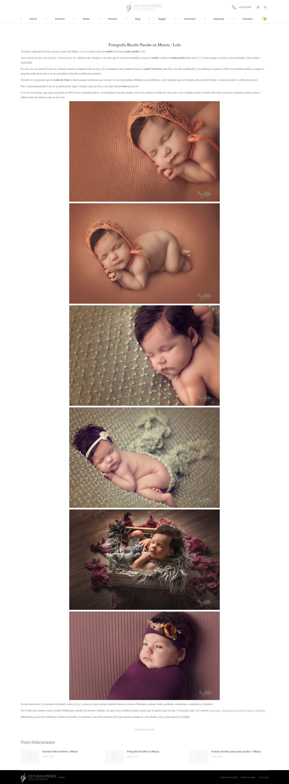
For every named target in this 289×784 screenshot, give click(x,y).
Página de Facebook (232, 710)
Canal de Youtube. (255, 710)
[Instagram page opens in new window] (258, 7)
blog (78, 704)
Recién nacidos (149, 729)
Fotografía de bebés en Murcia (143, 751)
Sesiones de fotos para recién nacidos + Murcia (236, 751)
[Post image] (30, 756)
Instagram (215, 710)
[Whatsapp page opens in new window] (265, 7)
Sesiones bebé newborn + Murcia (60, 751)
